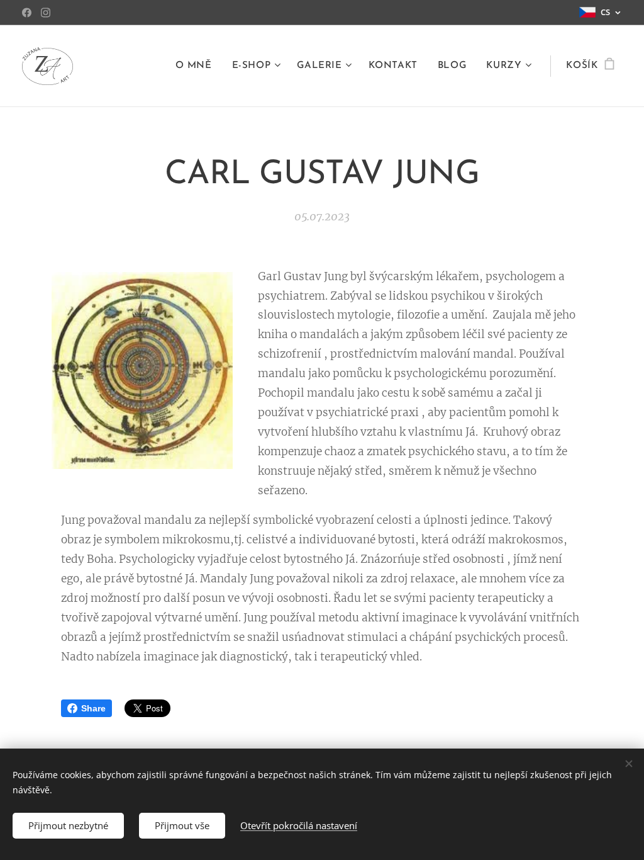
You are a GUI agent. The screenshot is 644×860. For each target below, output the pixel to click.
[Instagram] (45, 12)
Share (93, 708)
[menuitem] (197, 66)
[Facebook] (27, 12)
